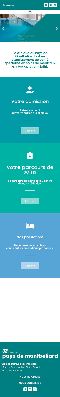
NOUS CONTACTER (30, 382)
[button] (30, 12)
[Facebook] (46, 5)
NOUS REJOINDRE (30, 376)
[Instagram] (55, 5)
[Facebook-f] (25, 389)
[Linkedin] (51, 5)
